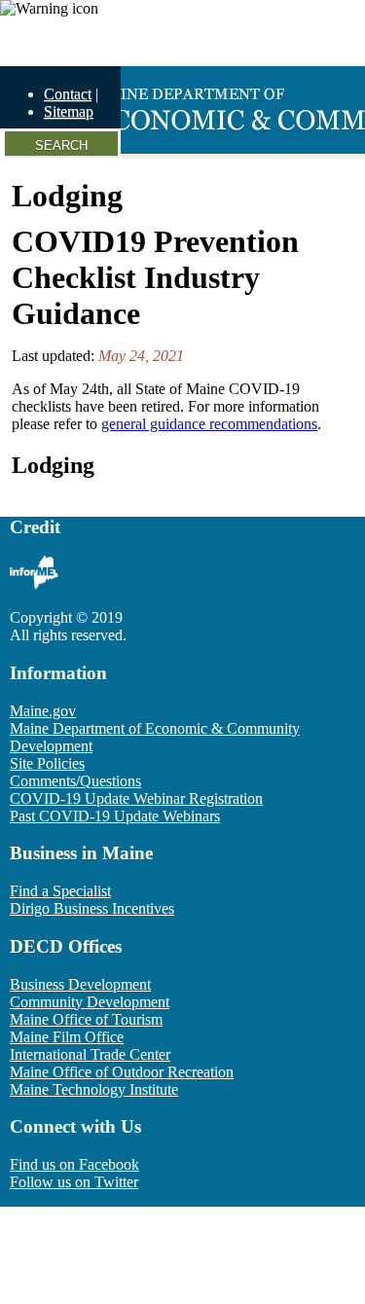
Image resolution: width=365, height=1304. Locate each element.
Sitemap (68, 111)
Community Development (89, 1002)
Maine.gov (43, 711)
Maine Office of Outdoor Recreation (122, 1072)
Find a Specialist (60, 891)
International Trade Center (90, 1054)
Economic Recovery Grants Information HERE (146, 41)
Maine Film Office (67, 1037)
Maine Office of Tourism (86, 1019)
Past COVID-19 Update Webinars (115, 816)
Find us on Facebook (74, 1164)
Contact (67, 94)
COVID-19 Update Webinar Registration (136, 798)
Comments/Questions (75, 781)
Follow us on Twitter (74, 1182)
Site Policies (47, 763)
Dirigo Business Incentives (92, 908)
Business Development (80, 984)
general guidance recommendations (209, 424)
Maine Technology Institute (94, 1089)
